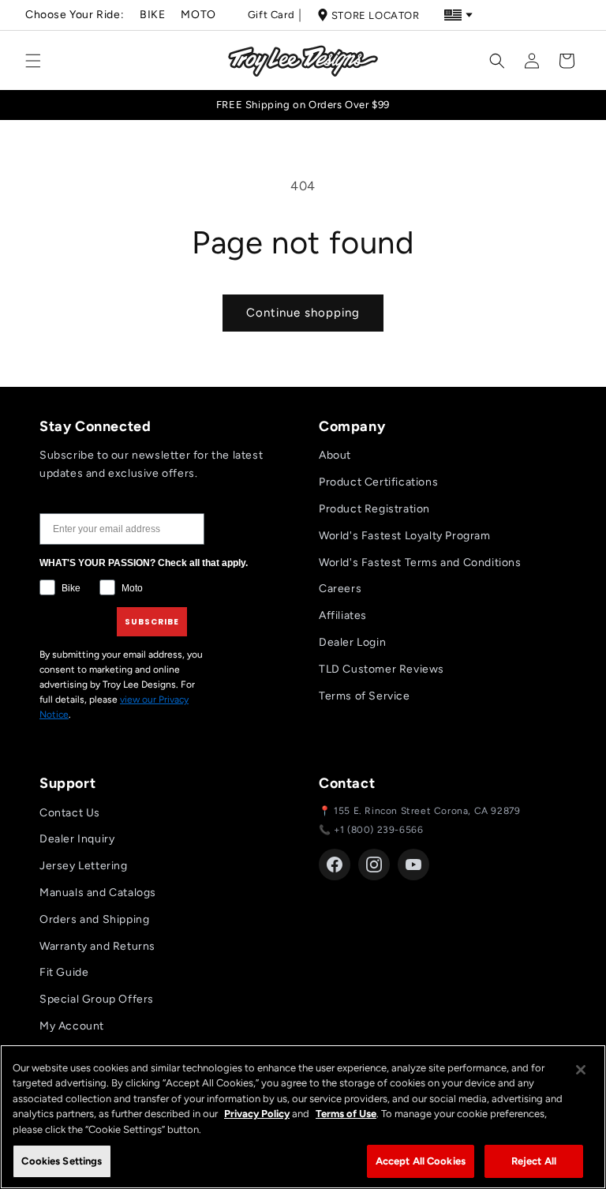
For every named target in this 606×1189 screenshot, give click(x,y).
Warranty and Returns (97, 946)
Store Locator (375, 15)
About (335, 455)
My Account (71, 1026)
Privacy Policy (257, 1114)
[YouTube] (413, 864)
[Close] (580, 1069)
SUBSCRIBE (152, 622)
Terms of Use (346, 1114)
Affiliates (343, 615)
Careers (340, 588)
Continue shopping (303, 313)
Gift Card (271, 15)
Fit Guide (63, 972)
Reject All (533, 1161)
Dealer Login (352, 642)
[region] (303, 1117)
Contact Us (69, 813)
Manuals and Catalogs (97, 892)
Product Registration (374, 509)
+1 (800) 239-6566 (378, 829)
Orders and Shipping (94, 919)
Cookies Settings (61, 1161)
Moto (198, 14)
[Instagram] (374, 864)
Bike (152, 14)
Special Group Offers (96, 999)
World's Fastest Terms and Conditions (420, 562)
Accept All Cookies (421, 1161)
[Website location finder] (458, 15)
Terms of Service (364, 696)
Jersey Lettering (83, 865)
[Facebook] (334, 864)
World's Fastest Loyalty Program (405, 535)
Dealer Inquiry (76, 839)
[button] (33, 60)
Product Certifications (378, 482)
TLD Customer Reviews (381, 669)
